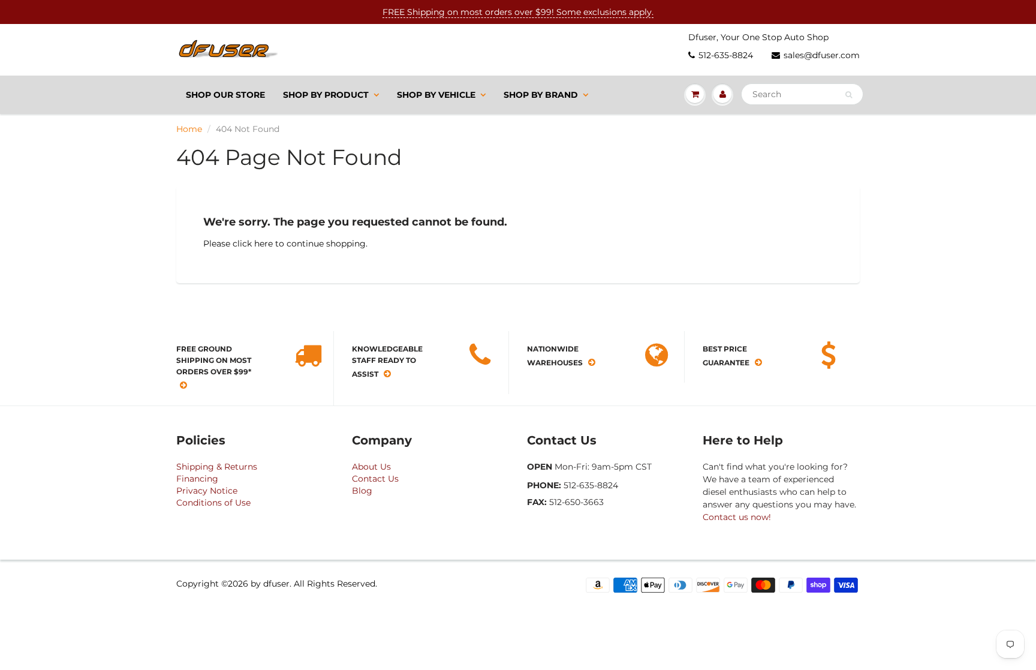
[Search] (849, 94)
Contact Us (375, 478)
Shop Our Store (225, 94)
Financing (197, 478)
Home (189, 129)
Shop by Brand (541, 94)
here (263, 243)
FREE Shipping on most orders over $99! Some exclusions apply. (518, 12)
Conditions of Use (213, 502)
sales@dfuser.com (822, 55)
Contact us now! (737, 517)
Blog (362, 490)
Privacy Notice (206, 490)
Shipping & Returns (216, 466)
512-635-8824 (725, 55)
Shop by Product (326, 94)
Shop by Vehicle (436, 94)
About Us (371, 466)
